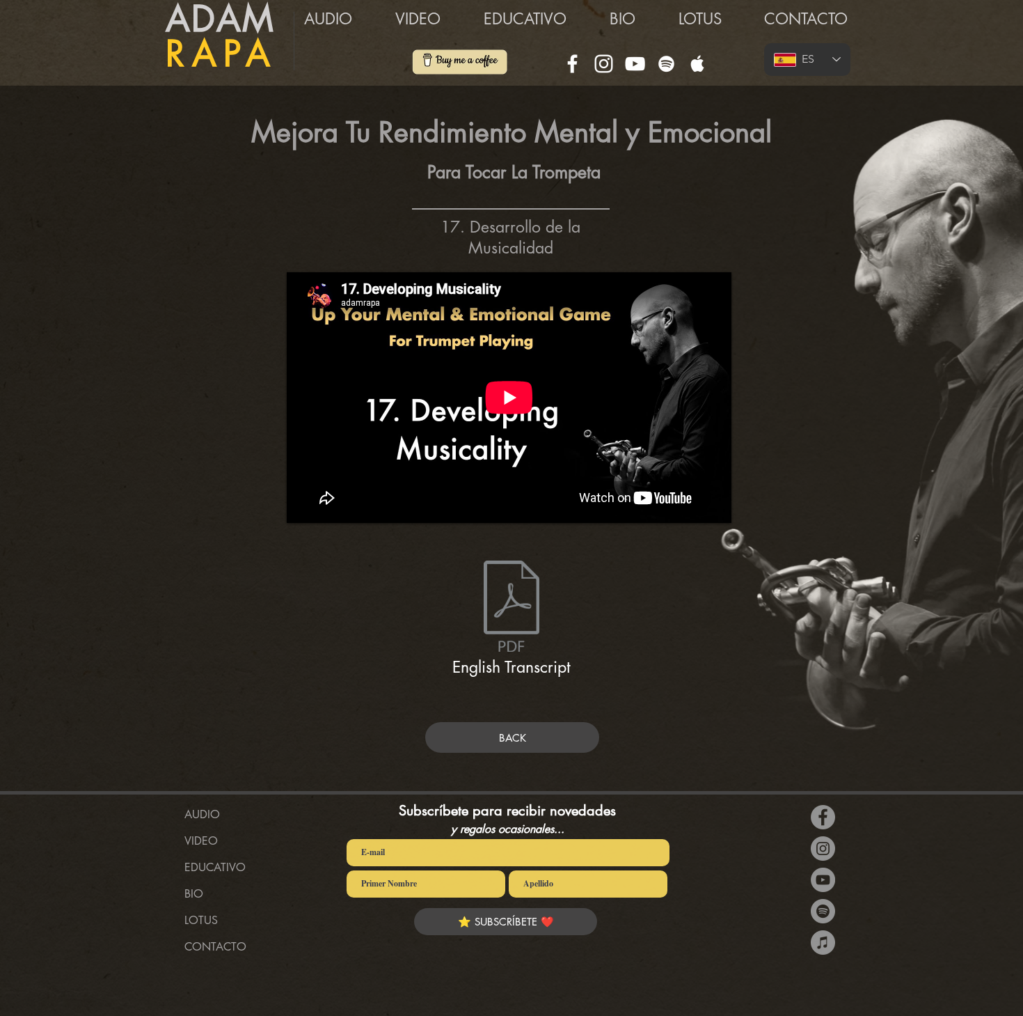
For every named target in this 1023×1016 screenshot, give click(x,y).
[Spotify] (823, 911)
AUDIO (202, 814)
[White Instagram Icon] (604, 64)
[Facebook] (823, 817)
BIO (193, 893)
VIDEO (201, 841)
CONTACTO (215, 946)
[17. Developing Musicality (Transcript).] (511, 608)
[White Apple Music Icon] (697, 64)
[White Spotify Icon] (666, 64)
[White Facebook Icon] (572, 64)
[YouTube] (635, 64)
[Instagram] (823, 848)
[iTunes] (823, 942)
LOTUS (201, 920)
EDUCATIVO (215, 867)
